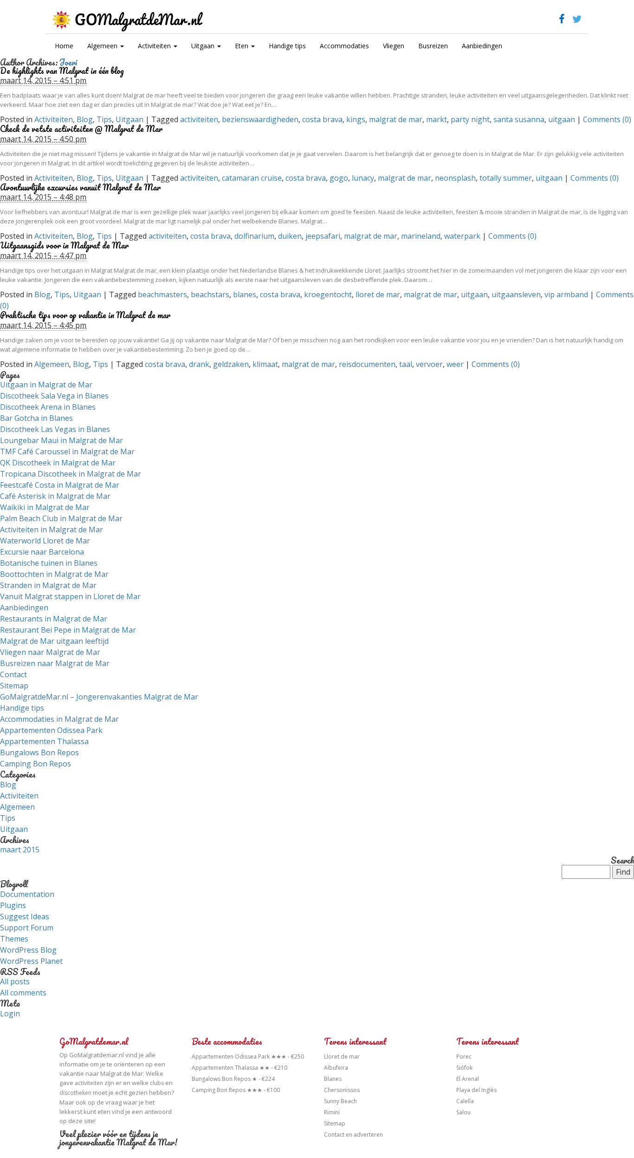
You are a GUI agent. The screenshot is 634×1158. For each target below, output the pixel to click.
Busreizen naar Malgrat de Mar (55, 663)
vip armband (566, 294)
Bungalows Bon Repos (39, 752)
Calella (465, 1101)
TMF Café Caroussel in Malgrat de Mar (67, 451)
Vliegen (393, 45)
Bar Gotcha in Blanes (36, 418)
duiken (290, 236)
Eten (242, 45)
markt (436, 119)
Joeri (68, 62)
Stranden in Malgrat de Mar (48, 585)
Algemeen (103, 45)
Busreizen (433, 45)
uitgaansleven (516, 294)
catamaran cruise (252, 178)
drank (199, 364)
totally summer (505, 178)
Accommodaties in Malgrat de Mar (59, 719)
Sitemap (14, 685)
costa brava (322, 119)
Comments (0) (607, 119)
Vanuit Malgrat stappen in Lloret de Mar (70, 596)
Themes (14, 939)
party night (470, 119)
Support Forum (26, 927)
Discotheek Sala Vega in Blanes (54, 396)
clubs (157, 1083)
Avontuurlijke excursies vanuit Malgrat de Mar (80, 187)
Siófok (464, 1068)
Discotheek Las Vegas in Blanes (55, 429)
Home (64, 45)
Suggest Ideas (24, 916)
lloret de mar (378, 294)
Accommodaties (344, 45)
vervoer (429, 364)
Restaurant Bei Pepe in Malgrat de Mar (68, 630)
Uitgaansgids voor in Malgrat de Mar (64, 245)
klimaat (265, 364)
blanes (244, 294)
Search (622, 861)
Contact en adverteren (353, 1134)
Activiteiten (155, 45)
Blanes (333, 1079)
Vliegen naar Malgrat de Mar (50, 652)
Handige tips (287, 45)
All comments (23, 993)
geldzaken (231, 364)
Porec (464, 1056)
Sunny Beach (340, 1101)
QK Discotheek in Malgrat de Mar (58, 463)
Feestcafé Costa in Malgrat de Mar (59, 485)
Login (10, 1013)
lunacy (363, 178)
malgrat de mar (395, 119)
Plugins (13, 905)
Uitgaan (203, 45)
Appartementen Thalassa (44, 741)
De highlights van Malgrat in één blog (62, 70)
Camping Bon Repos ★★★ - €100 (236, 1090)
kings (355, 119)
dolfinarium (254, 236)
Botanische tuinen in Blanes (48, 563)
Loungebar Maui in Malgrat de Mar (61, 440)
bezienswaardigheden (260, 119)
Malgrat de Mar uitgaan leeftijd (54, 641)
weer (455, 364)
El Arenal (467, 1079)
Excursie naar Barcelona (42, 552)
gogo (339, 178)
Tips (104, 119)
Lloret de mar (342, 1056)
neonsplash (455, 178)
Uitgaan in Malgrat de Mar (46, 384)
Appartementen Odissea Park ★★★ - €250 (248, 1056)
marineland (420, 236)
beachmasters (162, 294)
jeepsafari (322, 236)
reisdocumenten (367, 364)
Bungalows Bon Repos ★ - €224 (233, 1079)
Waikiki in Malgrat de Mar (45, 507)
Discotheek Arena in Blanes (48, 407)
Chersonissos (342, 1090)
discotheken (75, 1093)
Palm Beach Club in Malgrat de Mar (61, 518)
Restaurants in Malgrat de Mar (53, 619)
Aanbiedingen (482, 45)
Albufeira (336, 1068)
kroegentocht (328, 294)
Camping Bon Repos (35, 764)
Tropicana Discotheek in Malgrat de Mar (70, 474)
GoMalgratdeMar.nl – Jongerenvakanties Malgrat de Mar (99, 697)
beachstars (210, 294)
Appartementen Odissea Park (51, 730)
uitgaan (561, 119)
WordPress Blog (28, 950)
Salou (463, 1112)
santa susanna (518, 119)
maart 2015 (19, 849)
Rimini (332, 1112)
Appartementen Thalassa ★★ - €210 (239, 1068)
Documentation (27, 894)
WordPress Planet (31, 961)
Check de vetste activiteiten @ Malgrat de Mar (81, 128)
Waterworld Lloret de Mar (45, 541)
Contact (13, 674)
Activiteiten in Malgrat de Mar (51, 529)
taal (405, 364)
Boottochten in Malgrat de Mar (54, 574)
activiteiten (199, 119)
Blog (85, 119)
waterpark (462, 236)
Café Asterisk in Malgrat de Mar (55, 496)
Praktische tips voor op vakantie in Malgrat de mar (85, 314)
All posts (15, 981)
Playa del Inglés (476, 1090)
